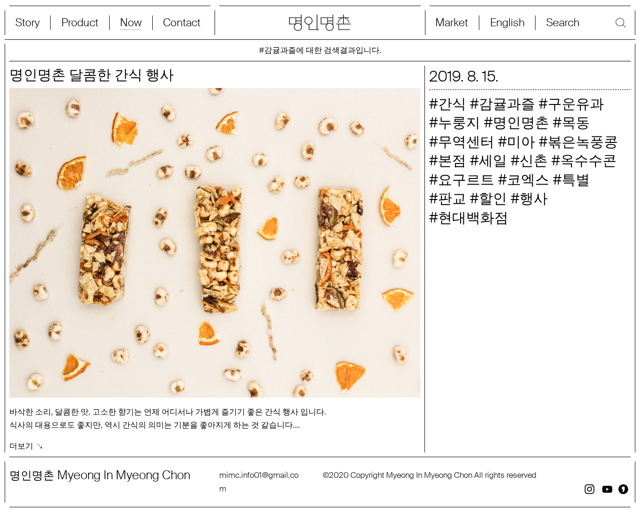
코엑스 (528, 180)
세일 (493, 160)
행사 (534, 198)
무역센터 (466, 142)
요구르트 (466, 180)
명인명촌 (521, 122)
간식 (452, 104)
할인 (493, 198)
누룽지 (459, 122)
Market (451, 22)
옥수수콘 (588, 160)
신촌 (534, 160)
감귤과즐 (507, 104)
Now (130, 22)
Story (27, 22)
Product (79, 22)
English (507, 22)
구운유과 (576, 104)
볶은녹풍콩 (583, 142)
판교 (452, 198)
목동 (576, 122)
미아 (521, 142)
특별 (576, 180)
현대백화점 (473, 217)
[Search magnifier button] (584, 22)
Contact (182, 22)
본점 (452, 160)
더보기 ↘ (26, 446)
